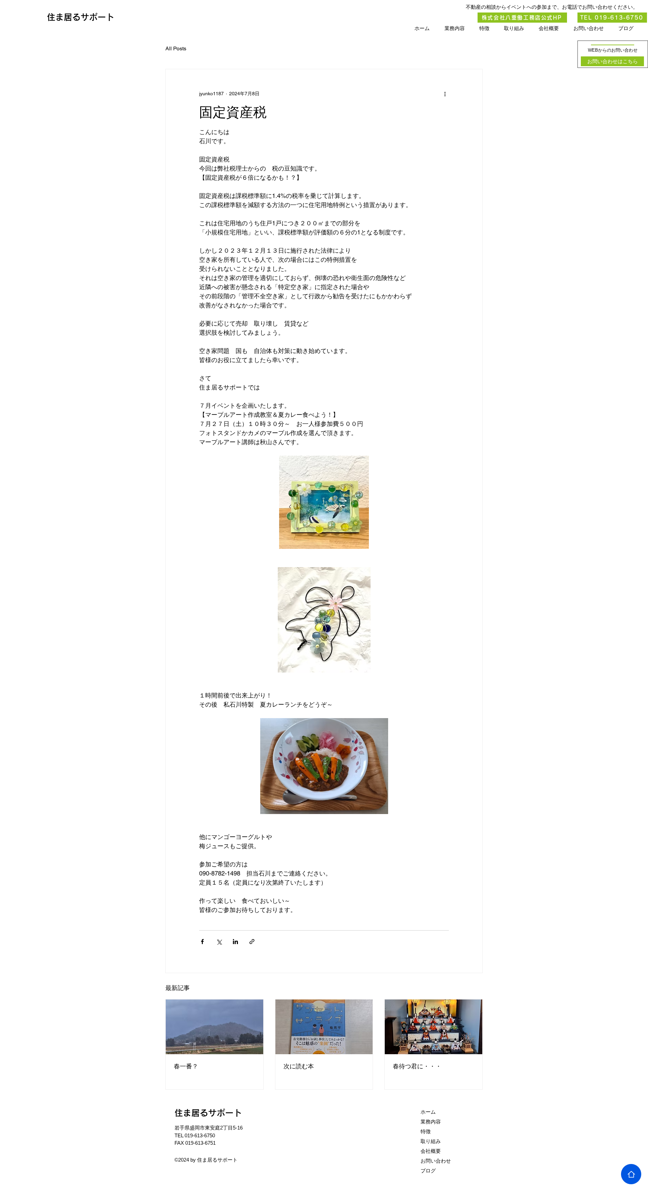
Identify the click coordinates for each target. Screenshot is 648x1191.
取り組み (431, 1141)
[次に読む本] (324, 1026)
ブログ (428, 1170)
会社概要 (431, 1151)
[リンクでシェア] (252, 941)
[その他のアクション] (445, 94)
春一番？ (186, 1066)
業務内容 (431, 1121)
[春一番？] (214, 1026)
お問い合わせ (436, 1161)
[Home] (631, 1174)
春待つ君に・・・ (417, 1066)
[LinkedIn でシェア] (235, 941)
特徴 (426, 1131)
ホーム (428, 1112)
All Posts (175, 48)
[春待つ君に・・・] (433, 1026)
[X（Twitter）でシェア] (219, 941)
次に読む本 (299, 1066)
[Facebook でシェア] (202, 941)
